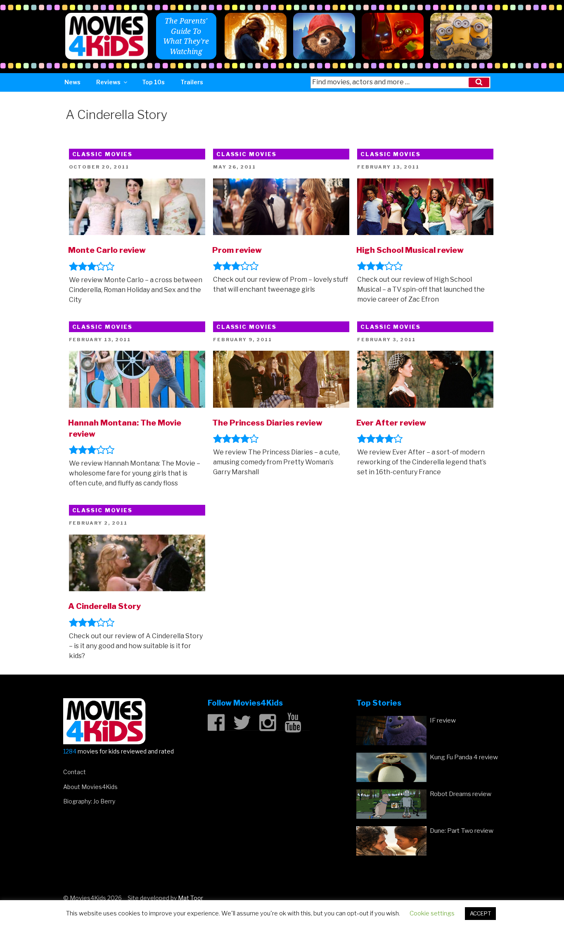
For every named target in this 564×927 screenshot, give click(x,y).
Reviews (108, 82)
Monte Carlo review (107, 250)
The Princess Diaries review (267, 423)
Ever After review (391, 423)
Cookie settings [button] (432, 913)
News (72, 82)
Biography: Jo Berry (89, 801)
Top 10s (153, 82)
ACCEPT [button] (480, 913)
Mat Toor (190, 897)
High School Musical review (410, 250)
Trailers (191, 82)
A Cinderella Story (104, 606)
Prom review (237, 250)
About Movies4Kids (90, 786)
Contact (74, 771)
